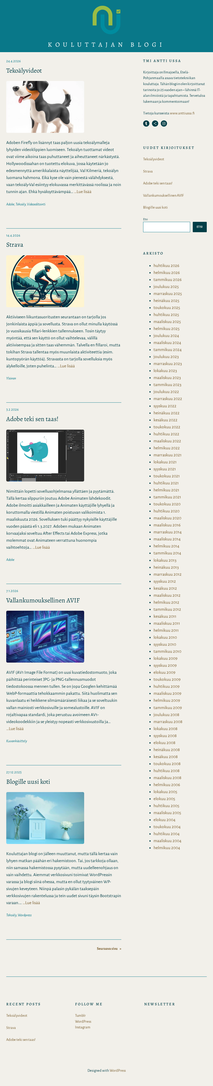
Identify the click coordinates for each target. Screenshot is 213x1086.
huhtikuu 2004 (166, 833)
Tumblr (80, 1016)
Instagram (82, 1027)
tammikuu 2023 (167, 384)
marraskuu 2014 (168, 532)
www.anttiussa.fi (182, 113)
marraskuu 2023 (168, 363)
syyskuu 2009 (165, 665)
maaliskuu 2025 (167, 321)
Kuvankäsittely (16, 741)
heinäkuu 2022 (166, 413)
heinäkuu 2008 (167, 749)
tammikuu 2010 (167, 651)
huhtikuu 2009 (166, 686)
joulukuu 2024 (166, 335)
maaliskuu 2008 (167, 777)
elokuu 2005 (164, 798)
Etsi (145, 219)
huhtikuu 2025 (166, 314)
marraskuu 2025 (168, 293)
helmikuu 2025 (166, 328)
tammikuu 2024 (168, 349)
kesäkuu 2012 (165, 588)
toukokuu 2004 (167, 826)
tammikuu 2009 (168, 707)
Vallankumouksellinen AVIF (43, 600)
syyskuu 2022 (165, 406)
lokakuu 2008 (165, 728)
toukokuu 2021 (167, 476)
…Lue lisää (82, 191)
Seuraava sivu (109, 949)
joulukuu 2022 (166, 391)
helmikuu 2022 (167, 448)
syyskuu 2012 (165, 581)
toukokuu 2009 (167, 679)
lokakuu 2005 (165, 791)
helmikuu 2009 (167, 700)
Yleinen (11, 378)
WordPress (83, 1021)
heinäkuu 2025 (166, 300)
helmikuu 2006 (167, 784)
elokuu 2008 (164, 742)
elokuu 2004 (164, 819)
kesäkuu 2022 (165, 420)
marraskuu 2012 (168, 574)
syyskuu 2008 (165, 735)
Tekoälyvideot (24, 70)
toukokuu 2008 (167, 763)
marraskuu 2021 (168, 455)
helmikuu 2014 (166, 546)
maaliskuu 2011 (167, 623)
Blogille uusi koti (28, 782)
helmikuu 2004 (167, 848)
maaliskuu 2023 (167, 377)
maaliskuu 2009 (167, 693)
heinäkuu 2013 (166, 567)
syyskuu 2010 (165, 644)
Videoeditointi (36, 204)
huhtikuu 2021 (166, 483)
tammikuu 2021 (167, 497)
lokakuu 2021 (165, 462)
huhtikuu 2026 (166, 265)
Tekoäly (21, 204)
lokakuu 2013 (165, 560)
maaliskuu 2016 (167, 525)
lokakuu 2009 (165, 658)
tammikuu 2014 (167, 553)
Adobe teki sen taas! (32, 419)
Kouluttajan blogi (106, 44)
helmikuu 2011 (166, 630)
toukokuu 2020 (167, 504)
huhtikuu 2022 (166, 434)
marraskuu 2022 (168, 398)
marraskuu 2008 (168, 721)
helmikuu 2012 (166, 602)
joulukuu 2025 (166, 286)
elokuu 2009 (164, 672)
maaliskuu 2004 (167, 840)
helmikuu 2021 (166, 490)
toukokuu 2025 (167, 307)
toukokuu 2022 (167, 427)
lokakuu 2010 (165, 637)
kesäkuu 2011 (165, 616)
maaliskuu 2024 (167, 342)
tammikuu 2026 (168, 279)
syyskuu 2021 (165, 469)
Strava (14, 244)
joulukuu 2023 (166, 356)
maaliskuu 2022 (167, 441)
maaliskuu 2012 (167, 595)
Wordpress (25, 915)
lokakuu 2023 (165, 370)
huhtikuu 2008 (166, 770)
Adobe (10, 204)
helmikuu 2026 (167, 272)
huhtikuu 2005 (166, 805)
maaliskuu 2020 (167, 518)
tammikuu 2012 (167, 609)
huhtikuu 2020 (166, 511)
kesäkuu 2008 (166, 756)
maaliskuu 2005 (167, 812)
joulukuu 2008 (166, 714)
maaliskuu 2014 (167, 539)
